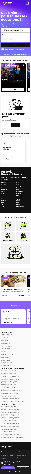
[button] (15, 471)
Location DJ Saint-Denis (6, 362)
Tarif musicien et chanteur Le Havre (9, 425)
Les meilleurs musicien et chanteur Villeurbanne (12, 437)
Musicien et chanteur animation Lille (9, 420)
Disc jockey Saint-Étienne (7, 354)
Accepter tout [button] (8, 467)
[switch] (2, 49)
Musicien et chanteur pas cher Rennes (10, 422)
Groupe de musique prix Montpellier (9, 381)
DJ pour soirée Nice (5, 340)
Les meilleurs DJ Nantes (6, 342)
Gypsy (18, 199)
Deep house (4, 189)
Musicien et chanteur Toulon (8, 428)
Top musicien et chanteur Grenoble (9, 429)
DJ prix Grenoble (5, 357)
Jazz (2, 204)
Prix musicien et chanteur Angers (9, 432)
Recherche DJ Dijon (5, 359)
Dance (2, 188)
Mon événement (8, 39)
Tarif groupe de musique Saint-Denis (10, 398)
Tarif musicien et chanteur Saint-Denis (10, 434)
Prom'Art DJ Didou (7, 322)
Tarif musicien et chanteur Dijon (8, 431)
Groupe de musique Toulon (7, 392)
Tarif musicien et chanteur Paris (8, 406)
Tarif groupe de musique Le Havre (9, 389)
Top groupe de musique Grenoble (9, 393)
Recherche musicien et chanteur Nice (10, 412)
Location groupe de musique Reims (9, 387)
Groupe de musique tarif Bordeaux (9, 382)
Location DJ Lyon (5, 337)
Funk (17, 195)
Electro (3, 191)
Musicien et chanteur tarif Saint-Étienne (10, 426)
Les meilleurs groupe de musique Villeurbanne (12, 401)
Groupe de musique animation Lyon (9, 373)
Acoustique (4, 182)
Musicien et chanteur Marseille (8, 408)
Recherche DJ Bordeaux (7, 346)
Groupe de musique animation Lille (9, 384)
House (2, 202)
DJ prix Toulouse (5, 339)
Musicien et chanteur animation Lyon (10, 409)
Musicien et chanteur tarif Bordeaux (9, 419)
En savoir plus (15, 125)
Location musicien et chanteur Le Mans (10, 436)
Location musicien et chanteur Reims (10, 423)
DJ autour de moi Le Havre (7, 353)
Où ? (5, 35)
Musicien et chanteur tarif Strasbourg (10, 415)
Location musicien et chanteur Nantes (10, 414)
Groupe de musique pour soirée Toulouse (11, 375)
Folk (2, 195)
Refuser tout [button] (23, 467)
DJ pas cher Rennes (6, 349)
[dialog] (15, 462)
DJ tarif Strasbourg (5, 343)
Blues (17, 184)
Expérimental (19, 191)
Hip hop (18, 200)
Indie (17, 202)
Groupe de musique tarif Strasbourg (10, 379)
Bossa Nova (4, 186)
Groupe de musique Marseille (8, 372)
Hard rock (3, 200)
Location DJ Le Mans (6, 363)
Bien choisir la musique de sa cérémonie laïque (16, 289)
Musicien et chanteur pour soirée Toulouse (11, 411)
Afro (17, 182)
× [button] (29, 451)
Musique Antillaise (6, 208)
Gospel (3, 197)
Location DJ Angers (5, 360)
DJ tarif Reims (4, 351)
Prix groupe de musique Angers (8, 396)
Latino (18, 204)
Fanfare (3, 193)
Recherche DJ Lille (5, 348)
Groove (18, 197)
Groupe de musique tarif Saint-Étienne (10, 390)
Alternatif (3, 184)
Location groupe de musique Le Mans (10, 399)
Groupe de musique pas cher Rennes (10, 386)
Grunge (3, 199)
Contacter (13, 89)
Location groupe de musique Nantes (10, 378)
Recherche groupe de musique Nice (10, 376)
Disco (17, 189)
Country (18, 186)
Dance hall (19, 188)
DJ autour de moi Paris (6, 334)
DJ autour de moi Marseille (7, 336)
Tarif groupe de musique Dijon (8, 395)
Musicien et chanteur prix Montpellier (10, 417)
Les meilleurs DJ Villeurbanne (8, 365)
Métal (2, 206)
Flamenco (19, 193)
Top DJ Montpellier (5, 345)
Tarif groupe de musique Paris (8, 370)
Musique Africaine (21, 206)
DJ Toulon (3, 356)
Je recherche (6, 29)
